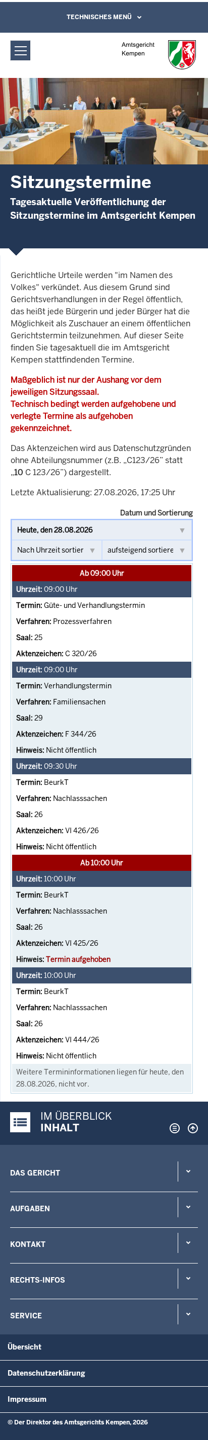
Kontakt (27, 1244)
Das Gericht (35, 1173)
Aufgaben (30, 1208)
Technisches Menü (99, 17)
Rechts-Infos (37, 1280)
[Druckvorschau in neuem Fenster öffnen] (172, 1128)
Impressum (27, 1399)
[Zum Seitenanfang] (190, 1128)
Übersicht (24, 1347)
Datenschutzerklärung (46, 1373)
